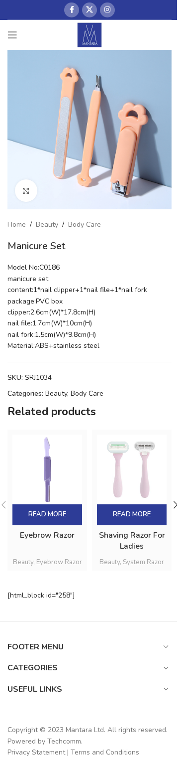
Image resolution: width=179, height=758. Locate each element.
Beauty (47, 224)
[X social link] (89, 9)
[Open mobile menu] (12, 35)
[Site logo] (89, 34)
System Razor (143, 562)
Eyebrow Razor (47, 535)
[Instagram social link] (107, 9)
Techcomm (64, 741)
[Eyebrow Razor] (47, 469)
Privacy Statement (36, 752)
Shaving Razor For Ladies (132, 541)
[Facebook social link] (71, 9)
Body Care (84, 224)
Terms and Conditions (105, 752)
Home (16, 224)
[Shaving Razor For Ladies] (132, 469)
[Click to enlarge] (26, 190)
